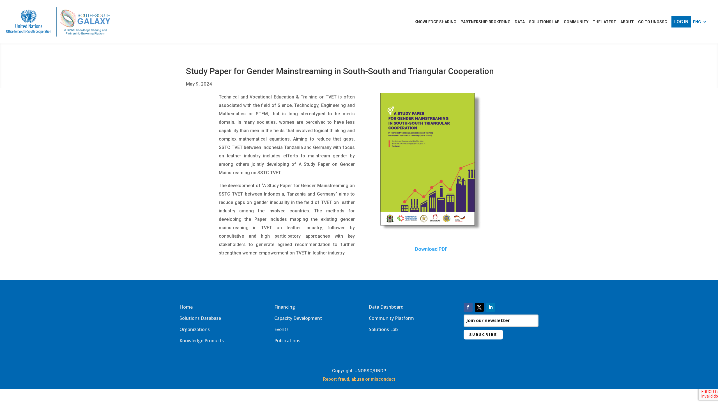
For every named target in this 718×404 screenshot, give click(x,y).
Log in (681, 22)
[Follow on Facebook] (468, 307)
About (627, 22)
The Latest (604, 22)
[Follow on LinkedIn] (490, 307)
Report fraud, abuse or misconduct (359, 379)
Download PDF (431, 249)
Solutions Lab (544, 22)
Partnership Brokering (485, 22)
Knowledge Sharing (435, 22)
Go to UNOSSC (652, 22)
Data (520, 22)
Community (576, 22)
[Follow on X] (479, 307)
